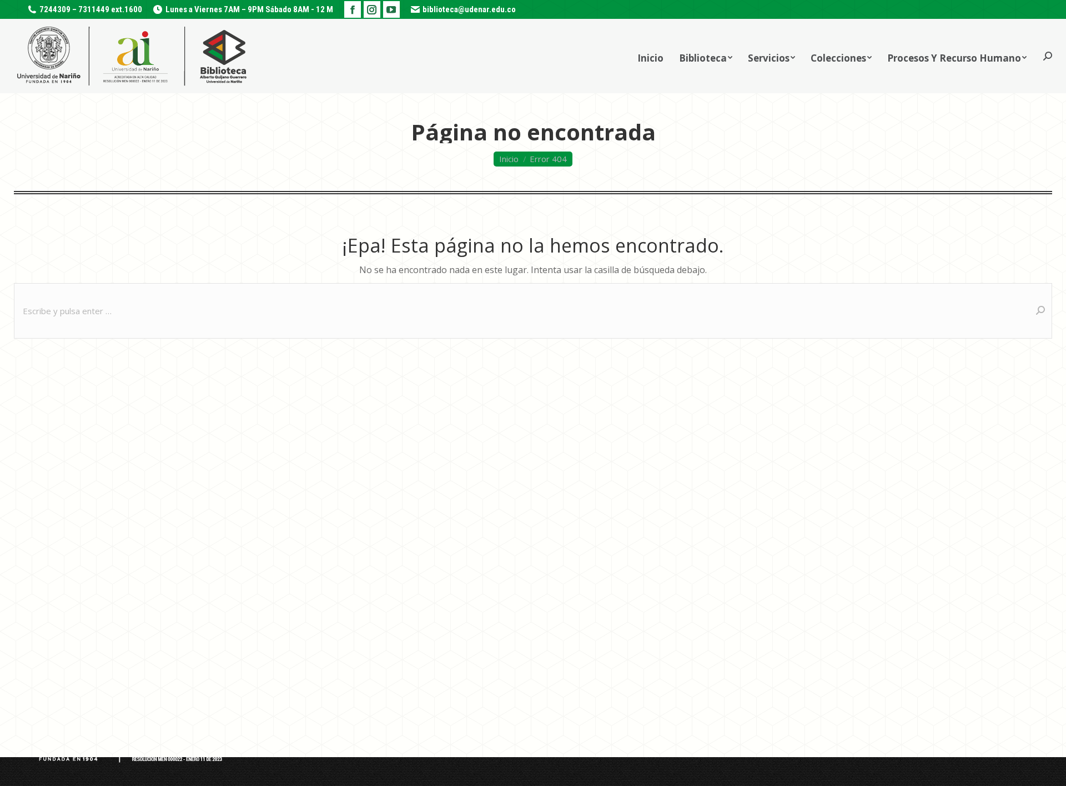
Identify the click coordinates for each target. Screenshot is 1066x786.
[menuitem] (650, 56)
